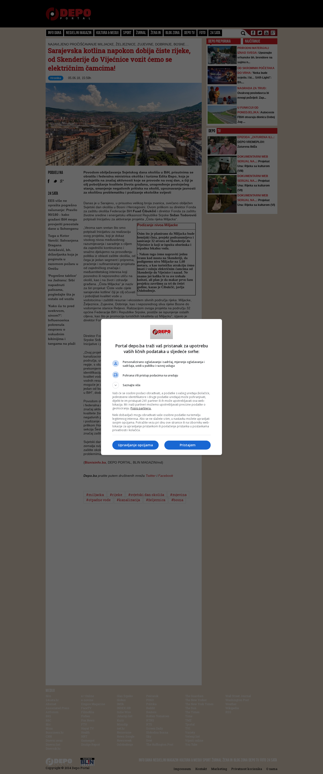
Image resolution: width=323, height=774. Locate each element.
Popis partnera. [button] (141, 408)
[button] (161, 385)
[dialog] (161, 387)
